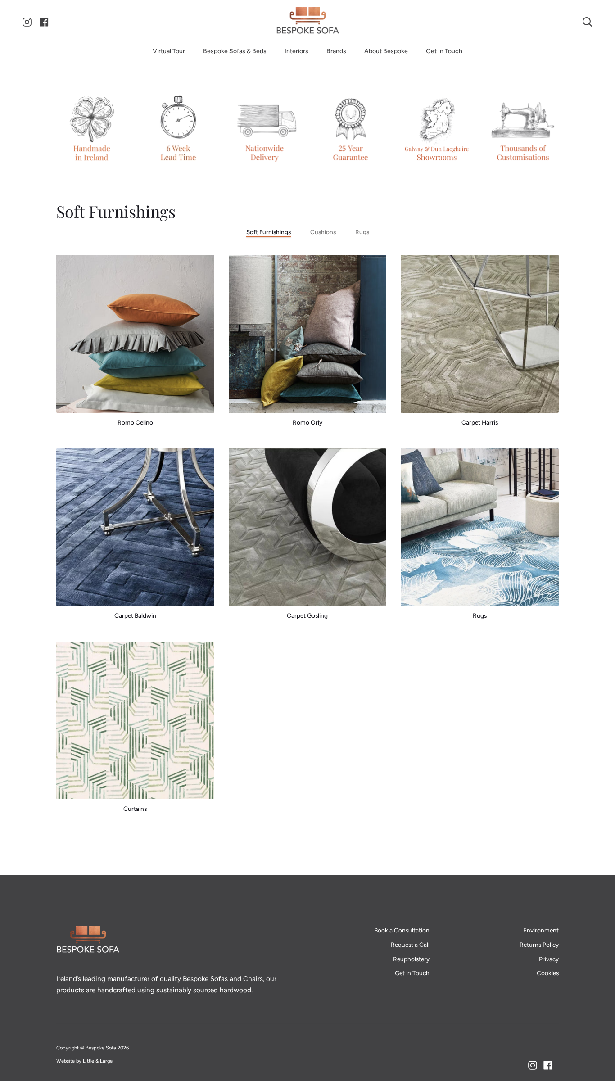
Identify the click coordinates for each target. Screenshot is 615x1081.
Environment (541, 930)
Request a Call (410, 944)
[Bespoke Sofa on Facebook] (547, 1065)
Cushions (323, 231)
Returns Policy (539, 944)
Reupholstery (411, 959)
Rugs (362, 231)
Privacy (549, 959)
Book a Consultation (402, 930)
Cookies (548, 973)
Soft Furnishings (268, 231)
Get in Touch (412, 973)
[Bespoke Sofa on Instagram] (532, 1065)
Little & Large (98, 1061)
